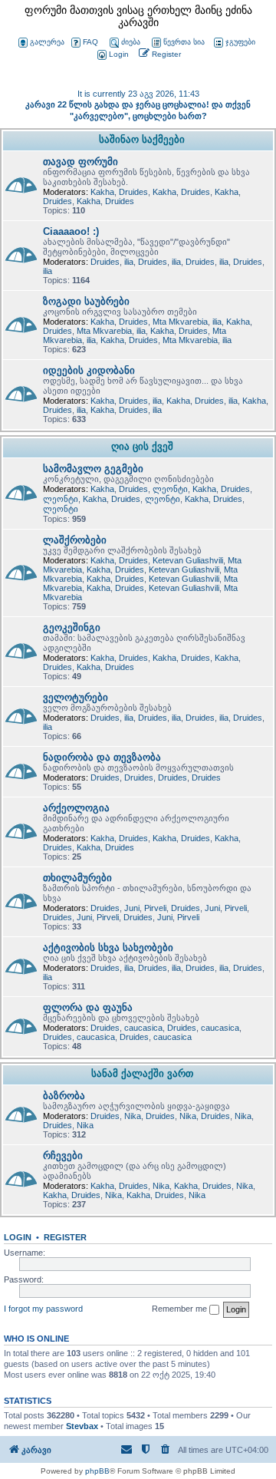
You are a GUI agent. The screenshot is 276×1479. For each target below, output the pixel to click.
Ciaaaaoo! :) (71, 231)
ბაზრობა (64, 1095)
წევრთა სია (184, 42)
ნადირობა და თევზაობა (102, 757)
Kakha (102, 191)
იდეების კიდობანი (89, 370)
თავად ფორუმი (80, 161)
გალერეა (47, 42)
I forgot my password (43, 1308)
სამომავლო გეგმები (93, 468)
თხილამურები (77, 877)
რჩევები (63, 1155)
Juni (132, 908)
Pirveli (155, 908)
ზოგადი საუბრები (86, 301)
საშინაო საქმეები (142, 139)
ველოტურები (75, 697)
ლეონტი (170, 489)
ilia (128, 261)
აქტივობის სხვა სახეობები (108, 947)
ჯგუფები (240, 42)
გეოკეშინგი (71, 627)
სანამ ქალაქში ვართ (142, 1073)
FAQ (90, 42)
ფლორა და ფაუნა (88, 1007)
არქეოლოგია (76, 808)
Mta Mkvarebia (180, 321)
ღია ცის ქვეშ (142, 446)
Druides (133, 191)
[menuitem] (112, 55)
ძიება (130, 42)
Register (65, 1237)
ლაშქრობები (75, 540)
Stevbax (82, 1426)
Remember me (180, 1308)
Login (17, 1237)
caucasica (143, 1027)
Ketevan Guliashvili (188, 560)
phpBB (97, 1471)
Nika (132, 1116)
